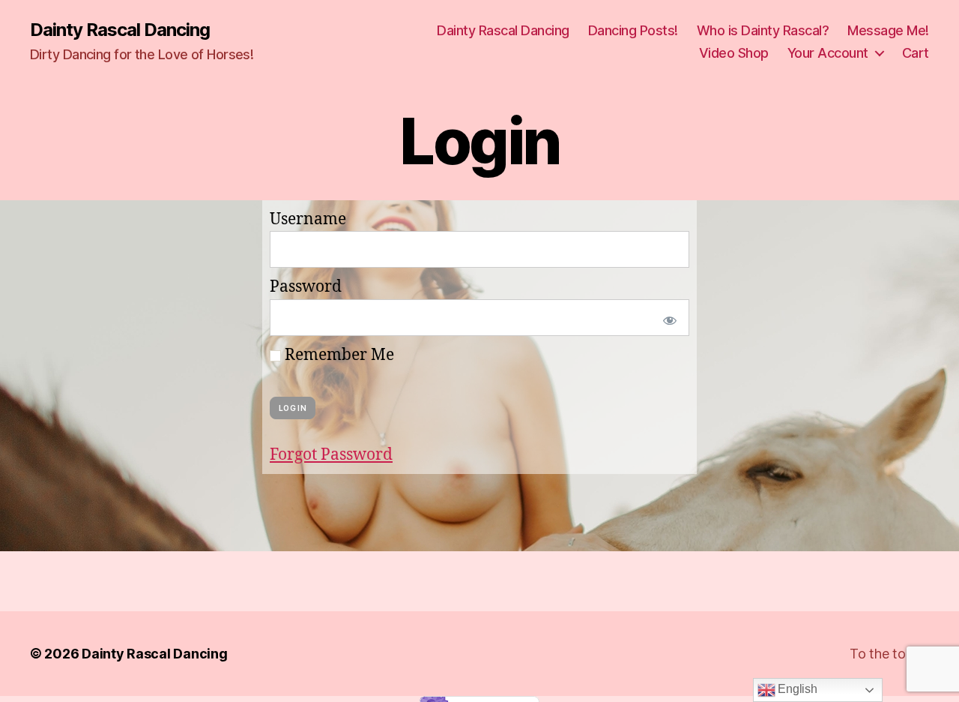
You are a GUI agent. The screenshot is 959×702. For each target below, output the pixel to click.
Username (308, 219)
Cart (915, 53)
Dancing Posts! (633, 30)
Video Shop (734, 53)
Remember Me (337, 355)
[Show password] (666, 317)
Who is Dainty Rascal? (763, 30)
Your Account (827, 53)
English (796, 688)
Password (306, 287)
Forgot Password (331, 455)
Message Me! (888, 30)
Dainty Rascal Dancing (120, 30)
